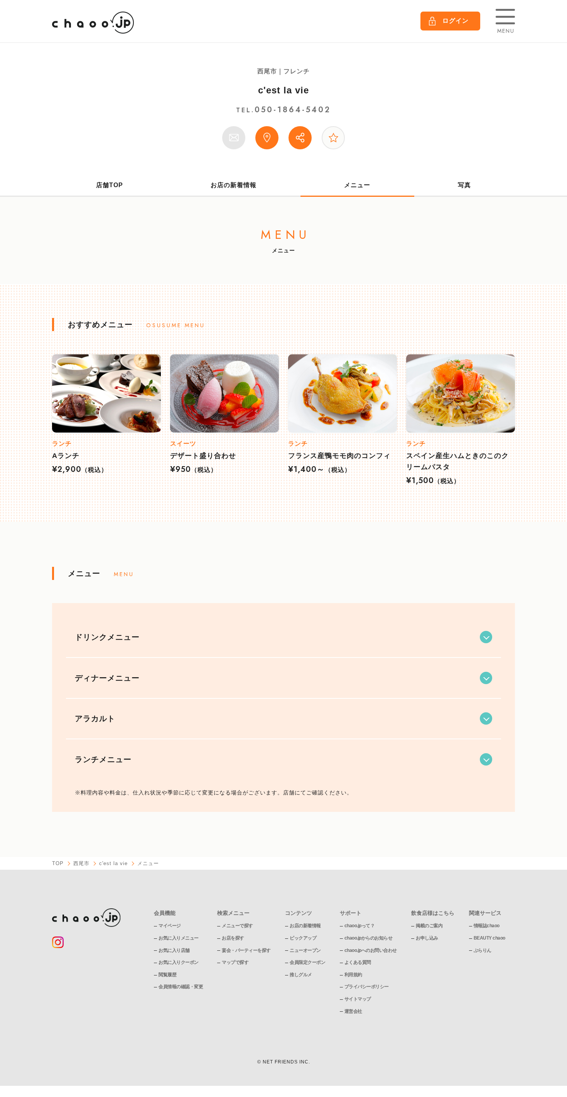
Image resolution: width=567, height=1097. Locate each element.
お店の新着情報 (233, 185)
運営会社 (353, 1011)
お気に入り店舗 (174, 950)
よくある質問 (357, 962)
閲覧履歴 (167, 974)
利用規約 (353, 974)
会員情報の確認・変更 (181, 986)
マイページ (170, 925)
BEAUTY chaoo (489, 938)
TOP (58, 863)
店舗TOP (109, 185)
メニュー (357, 185)
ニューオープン (305, 950)
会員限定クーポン (307, 962)
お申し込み (427, 938)
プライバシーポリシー (366, 986)
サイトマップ (357, 999)
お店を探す (233, 938)
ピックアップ (303, 938)
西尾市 (81, 863)
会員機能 (165, 913)
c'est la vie (283, 90)
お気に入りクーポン (179, 962)
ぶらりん (482, 950)
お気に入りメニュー (179, 938)
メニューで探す (237, 925)
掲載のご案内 (429, 925)
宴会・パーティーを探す (246, 950)
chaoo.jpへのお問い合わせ (370, 950)
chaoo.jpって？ (359, 925)
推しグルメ (301, 974)
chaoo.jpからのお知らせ (368, 938)
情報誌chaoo (487, 925)
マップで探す (235, 962)
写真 (464, 185)
